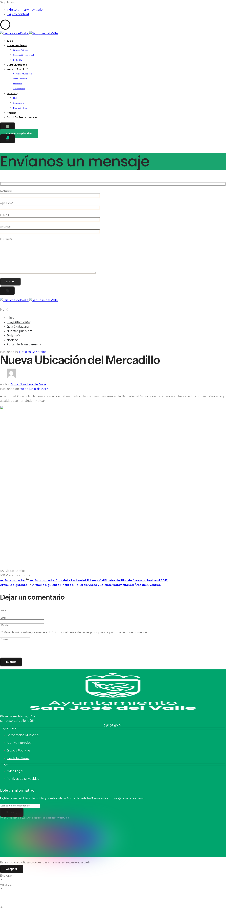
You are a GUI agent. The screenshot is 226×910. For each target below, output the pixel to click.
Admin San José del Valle (28, 384)
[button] (7, 126)
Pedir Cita (17, 60)
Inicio (10, 41)
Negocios (17, 84)
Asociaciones (19, 89)
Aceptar (11, 869)
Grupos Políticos (20, 50)
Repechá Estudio (60, 817)
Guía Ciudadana (17, 64)
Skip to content (18, 14)
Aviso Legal (15, 771)
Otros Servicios (20, 79)
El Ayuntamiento (17, 45)
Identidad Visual (18, 758)
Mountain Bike (20, 108)
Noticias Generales (32, 352)
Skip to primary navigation (26, 9)
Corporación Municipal (23, 55)
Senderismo (18, 103)
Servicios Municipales (23, 74)
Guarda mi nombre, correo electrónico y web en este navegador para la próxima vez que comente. (75, 632)
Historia (16, 98)
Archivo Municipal (19, 742)
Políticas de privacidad (23, 778)
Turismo (12, 93)
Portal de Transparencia (22, 117)
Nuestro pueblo (16, 69)
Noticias (12, 112)
